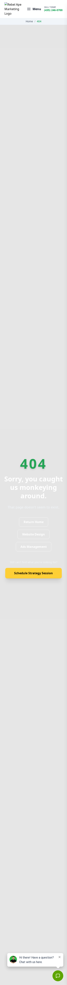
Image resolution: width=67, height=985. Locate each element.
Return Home (34, 522)
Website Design (33, 534)
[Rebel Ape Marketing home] (14, 9)
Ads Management (33, 547)
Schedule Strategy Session (33, 573)
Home (29, 21)
